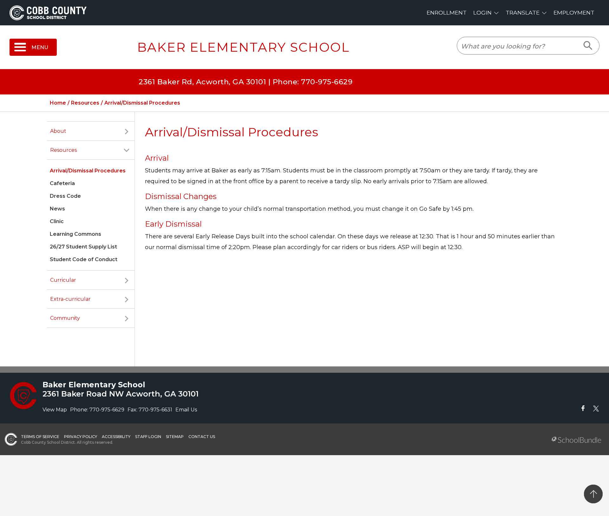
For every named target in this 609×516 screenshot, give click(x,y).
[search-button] (588, 45)
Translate (523, 12)
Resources (63, 150)
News (57, 209)
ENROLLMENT (447, 12)
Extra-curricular (70, 299)
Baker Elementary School (243, 47)
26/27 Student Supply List (83, 247)
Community (65, 318)
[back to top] (593, 494)
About (58, 131)
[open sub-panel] (126, 131)
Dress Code (65, 196)
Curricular (63, 280)
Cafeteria (62, 183)
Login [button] (482, 12)
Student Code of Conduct (83, 259)
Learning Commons (75, 234)
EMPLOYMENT (573, 12)
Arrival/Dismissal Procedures (88, 171)
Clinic (57, 221)
